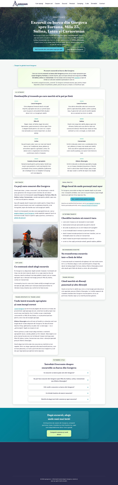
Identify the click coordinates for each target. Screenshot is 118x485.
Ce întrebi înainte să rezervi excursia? (59, 393)
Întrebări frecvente (90, 471)
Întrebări (94, 3)
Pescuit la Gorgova (90, 459)
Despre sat (49, 3)
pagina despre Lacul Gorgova (24, 213)
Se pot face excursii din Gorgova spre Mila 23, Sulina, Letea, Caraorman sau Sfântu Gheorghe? (59, 380)
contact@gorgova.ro (62, 463)
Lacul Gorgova (19, 308)
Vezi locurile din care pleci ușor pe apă (48, 49)
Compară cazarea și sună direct (59, 433)
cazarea (77, 77)
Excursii (64, 3)
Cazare (57, 3)
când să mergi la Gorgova (89, 205)
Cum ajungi (39, 3)
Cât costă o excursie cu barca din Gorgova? (59, 387)
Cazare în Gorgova (90, 454)
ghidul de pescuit (20, 218)
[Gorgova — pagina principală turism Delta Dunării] (20, 3)
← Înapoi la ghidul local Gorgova (24, 65)
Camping (80, 3)
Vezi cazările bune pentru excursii (83, 199)
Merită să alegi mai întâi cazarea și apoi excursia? (59, 399)
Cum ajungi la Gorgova (75, 49)
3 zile (87, 3)
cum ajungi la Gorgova (93, 203)
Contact (102, 3)
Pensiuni (72, 3)
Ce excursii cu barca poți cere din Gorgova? (59, 373)
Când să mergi (90, 469)
